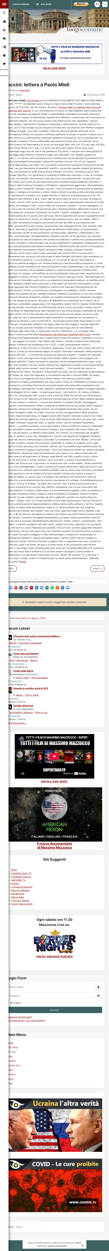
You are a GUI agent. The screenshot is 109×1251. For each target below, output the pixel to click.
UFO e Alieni (31, 695)
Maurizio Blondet (20, 890)
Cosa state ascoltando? (26, 653)
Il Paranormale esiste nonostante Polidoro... (37, 636)
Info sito (11, 1051)
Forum (10, 1079)
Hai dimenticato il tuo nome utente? (26, 1020)
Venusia (14, 698)
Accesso (54, 1010)
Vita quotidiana (39, 677)
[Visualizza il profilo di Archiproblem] (9, 654)
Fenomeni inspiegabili (30, 643)
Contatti (11, 1060)
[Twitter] (10, 588)
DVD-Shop (12, 1047)
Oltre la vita (41, 712)
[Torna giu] (105, 4)
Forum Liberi (22, 677)
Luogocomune (21, 4)
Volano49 (15, 646)
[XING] (46, 588)
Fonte (23, 561)
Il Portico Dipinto (20, 900)
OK (82, 1246)
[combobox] (27, 1227)
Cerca (10, 1226)
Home (10, 1042)
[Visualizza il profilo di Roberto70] (9, 672)
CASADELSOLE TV (21, 873)
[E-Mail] (25, 588)
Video (10, 1069)
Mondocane (17, 893)
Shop (9, 1083)
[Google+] (15, 588)
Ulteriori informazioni (57, 1246)
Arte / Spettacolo (18, 660)
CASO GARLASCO (23, 671)
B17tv (14, 870)
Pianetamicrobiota (21, 876)
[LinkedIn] (36, 588)
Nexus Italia (17, 897)
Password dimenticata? (19, 1017)
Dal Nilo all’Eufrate (23, 705)
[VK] (62, 588)
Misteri (13, 643)
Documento (33, 100)
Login (10, 1056)
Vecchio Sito (13, 1065)
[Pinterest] (31, 588)
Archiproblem (17, 663)
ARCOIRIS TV (18, 880)
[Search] (4, 13)
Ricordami (15, 1002)
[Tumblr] (20, 588)
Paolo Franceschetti (22, 903)
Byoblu (15, 883)
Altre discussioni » (16, 723)
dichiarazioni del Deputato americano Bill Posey (64, 334)
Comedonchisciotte (21, 887)
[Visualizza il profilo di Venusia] (9, 690)
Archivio (11, 1074)
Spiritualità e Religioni (21, 712)
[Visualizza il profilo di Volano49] (9, 637)
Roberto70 (16, 681)
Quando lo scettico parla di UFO (30, 688)
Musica (34, 660)
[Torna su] (104, 1246)
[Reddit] (41, 588)
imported (25, 90)
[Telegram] (67, 588)
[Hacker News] (57, 588)
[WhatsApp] (51, 588)
